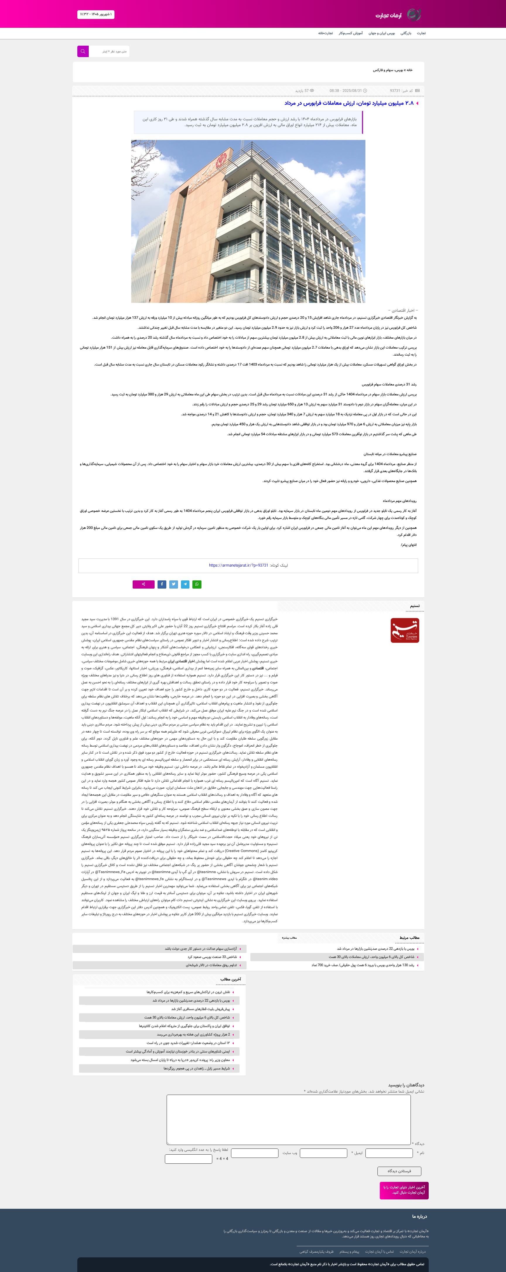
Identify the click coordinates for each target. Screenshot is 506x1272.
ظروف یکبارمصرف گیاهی (317, 1251)
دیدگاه (418, 1144)
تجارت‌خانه (325, 33)
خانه (410, 70)
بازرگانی (406, 33)
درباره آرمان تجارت (413, 1251)
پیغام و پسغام (349, 1251)
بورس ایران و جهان (382, 33)
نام (420, 1153)
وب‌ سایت (290, 1153)
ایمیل (357, 1153)
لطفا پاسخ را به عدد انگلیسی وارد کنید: (198, 1150)
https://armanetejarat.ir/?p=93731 (239, 566)
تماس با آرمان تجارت (379, 1251)
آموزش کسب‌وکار (351, 33)
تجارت (421, 33)
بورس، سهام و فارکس (388, 70)
